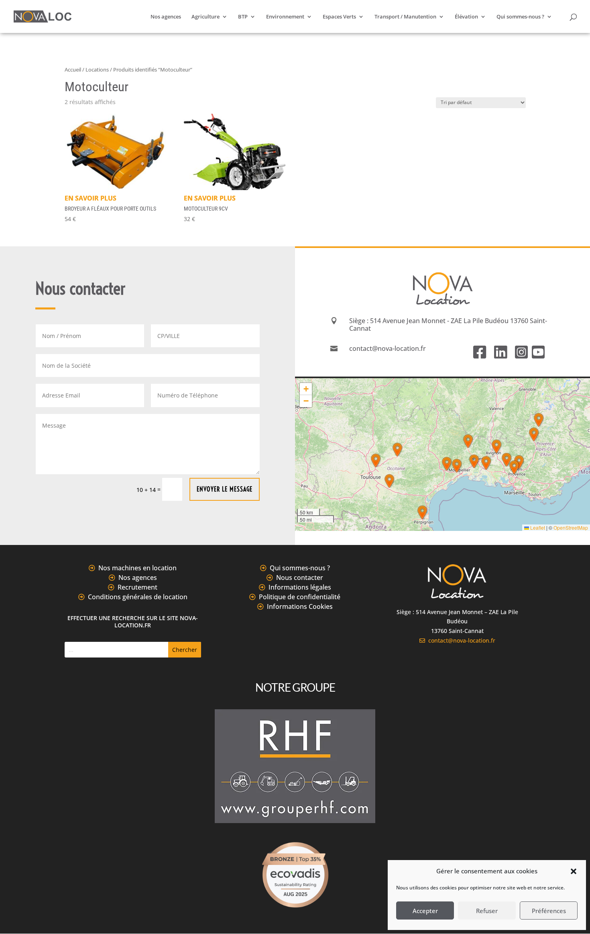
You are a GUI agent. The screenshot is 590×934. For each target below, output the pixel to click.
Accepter (425, 911)
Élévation (466, 17)
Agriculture (205, 17)
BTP (243, 17)
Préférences (549, 911)
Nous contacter (299, 577)
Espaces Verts (339, 17)
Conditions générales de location (137, 596)
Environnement (285, 17)
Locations (97, 69)
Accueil (73, 69)
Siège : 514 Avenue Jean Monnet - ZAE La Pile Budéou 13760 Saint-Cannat (448, 324)
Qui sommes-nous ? (520, 17)
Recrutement (137, 587)
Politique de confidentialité (299, 596)
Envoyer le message (224, 489)
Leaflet (537, 527)
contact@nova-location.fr (460, 640)
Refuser (487, 911)
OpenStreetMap (570, 527)
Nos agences (166, 17)
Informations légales (300, 587)
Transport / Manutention (405, 17)
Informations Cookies (300, 606)
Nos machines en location (137, 567)
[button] (574, 871)
